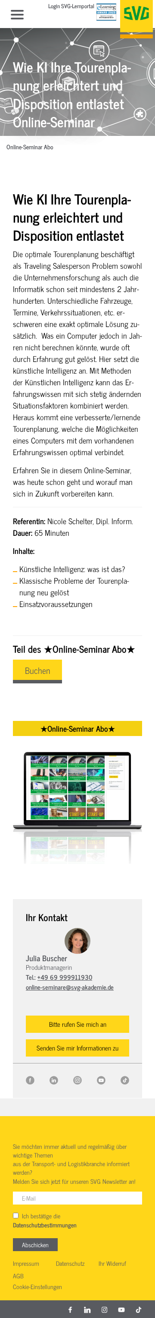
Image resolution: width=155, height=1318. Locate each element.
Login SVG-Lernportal (71, 6)
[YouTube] (101, 1079)
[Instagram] (77, 1079)
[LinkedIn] (54, 1079)
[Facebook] (30, 1079)
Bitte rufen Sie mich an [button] (77, 1024)
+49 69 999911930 (64, 977)
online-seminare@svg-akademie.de (70, 986)
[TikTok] (125, 1079)
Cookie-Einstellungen (37, 1287)
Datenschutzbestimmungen (45, 1225)
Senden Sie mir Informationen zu (77, 1047)
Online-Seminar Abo (29, 147)
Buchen (37, 670)
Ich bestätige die (45, 1220)
